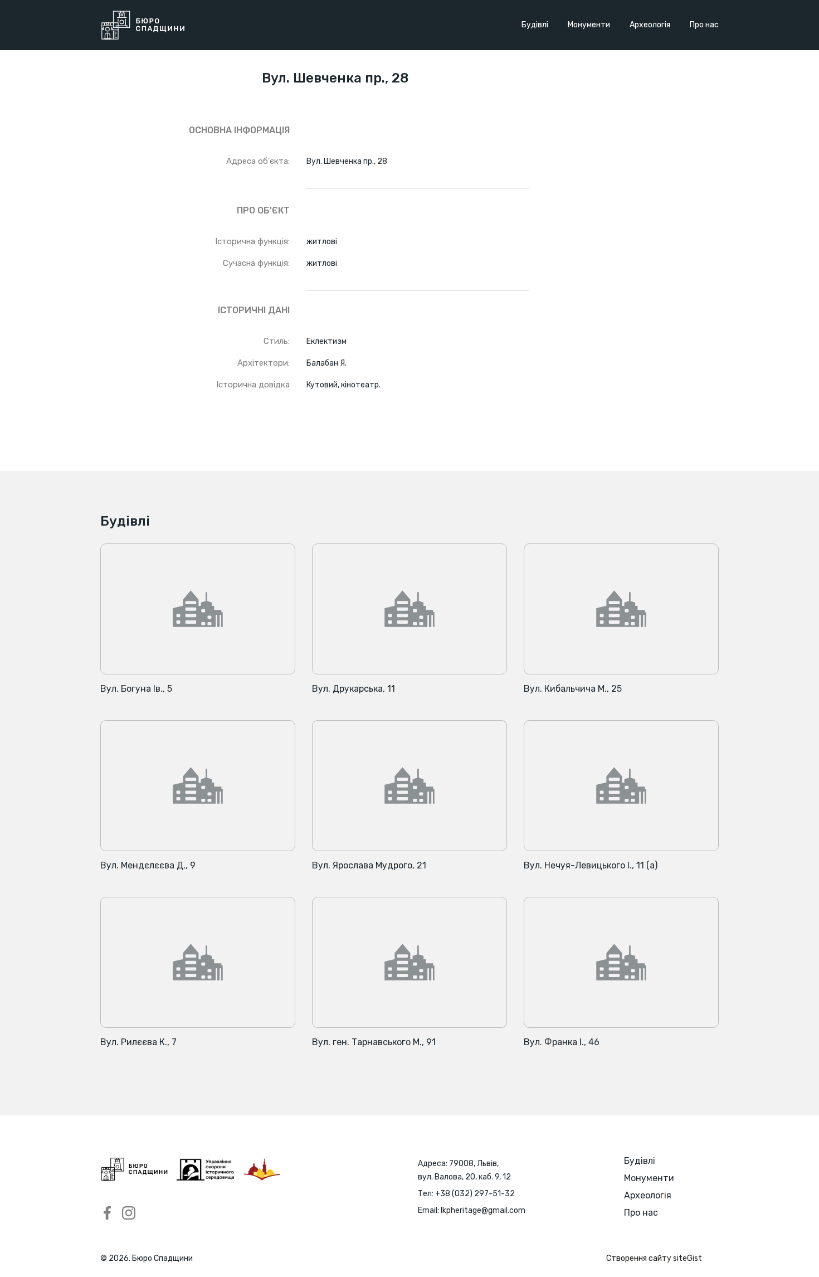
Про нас (704, 25)
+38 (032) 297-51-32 (475, 1193)
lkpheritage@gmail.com (483, 1210)
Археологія (650, 25)
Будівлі (534, 25)
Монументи (589, 25)
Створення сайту (654, 1258)
